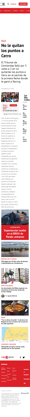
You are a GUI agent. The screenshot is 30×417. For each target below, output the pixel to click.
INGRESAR (13, 4)
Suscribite (13, 105)
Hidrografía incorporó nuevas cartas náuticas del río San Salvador (13, 347)
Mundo (15, 10)
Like (8, 377)
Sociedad (3, 378)
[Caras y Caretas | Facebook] (20, 357)
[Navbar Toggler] (4, 4)
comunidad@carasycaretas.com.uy (9, 399)
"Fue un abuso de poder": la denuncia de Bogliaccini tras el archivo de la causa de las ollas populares (14, 321)
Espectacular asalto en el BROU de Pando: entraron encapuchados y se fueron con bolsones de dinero (15, 238)
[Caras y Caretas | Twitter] (24, 357)
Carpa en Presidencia (7, 286)
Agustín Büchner (12, 296)
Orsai (22, 10)
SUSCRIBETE (23, 4)
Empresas (9, 380)
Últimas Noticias (3, 368)
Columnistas (4, 375)
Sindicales (7, 10)
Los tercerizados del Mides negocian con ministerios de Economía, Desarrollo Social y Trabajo (14, 290)
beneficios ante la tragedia (9, 259)
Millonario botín (15, 227)
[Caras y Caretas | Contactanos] (27, 357)
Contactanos (27, 379)
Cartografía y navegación (8, 344)
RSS (25, 383)
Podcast (14, 375)
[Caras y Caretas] (7, 358)
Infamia (3, 317)
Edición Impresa (14, 378)
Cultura (9, 374)
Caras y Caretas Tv (14, 370)
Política (3, 372)
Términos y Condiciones (6, 390)
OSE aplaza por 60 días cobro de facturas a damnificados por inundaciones (14, 262)
